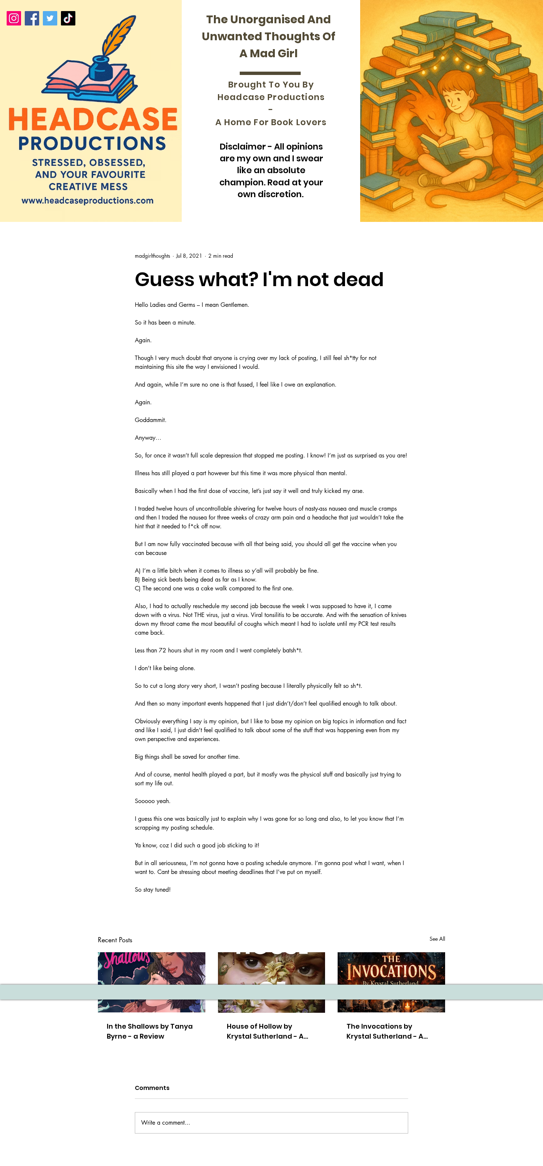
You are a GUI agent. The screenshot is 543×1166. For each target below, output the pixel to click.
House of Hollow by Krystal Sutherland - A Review (265, 1031)
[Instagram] (14, 18)
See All (437, 938)
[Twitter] (50, 18)
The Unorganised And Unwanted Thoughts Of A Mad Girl (268, 36)
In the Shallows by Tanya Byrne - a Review (150, 1031)
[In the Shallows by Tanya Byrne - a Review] (151, 982)
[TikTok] (68, 18)
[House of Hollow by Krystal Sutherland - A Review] (271, 982)
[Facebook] (32, 18)
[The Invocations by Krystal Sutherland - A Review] (391, 982)
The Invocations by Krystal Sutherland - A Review (384, 1031)
